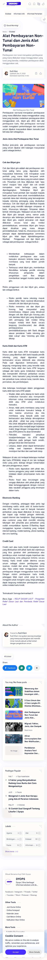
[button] (39, 4)
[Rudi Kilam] (14, 71)
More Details (34, 952)
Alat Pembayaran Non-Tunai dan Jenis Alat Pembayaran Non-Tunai (33, 715)
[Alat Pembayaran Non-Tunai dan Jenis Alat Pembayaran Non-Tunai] (14, 715)
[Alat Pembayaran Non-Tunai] (23, 96)
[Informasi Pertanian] (34, 14)
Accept (16, 952)
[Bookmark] (34, 4)
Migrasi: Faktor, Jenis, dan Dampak (33, 724)
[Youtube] (10, 895)
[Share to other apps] (37, 668)
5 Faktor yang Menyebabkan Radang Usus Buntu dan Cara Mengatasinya (22, 783)
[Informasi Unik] (19, 14)
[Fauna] (19, 792)
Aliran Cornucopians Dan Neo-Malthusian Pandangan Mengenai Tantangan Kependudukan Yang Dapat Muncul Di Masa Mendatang (33, 739)
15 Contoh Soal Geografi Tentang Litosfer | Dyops (24, 810)
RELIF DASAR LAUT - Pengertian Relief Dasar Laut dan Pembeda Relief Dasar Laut (24, 601)
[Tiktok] (17, 895)
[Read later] (36, 73)
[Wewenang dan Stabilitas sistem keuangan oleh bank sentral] (14, 691)
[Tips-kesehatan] (23, 776)
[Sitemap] (33, 895)
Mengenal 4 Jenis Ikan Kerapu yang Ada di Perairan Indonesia (23, 797)
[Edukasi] (8, 14)
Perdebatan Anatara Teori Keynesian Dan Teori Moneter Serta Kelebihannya (31, 751)
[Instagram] (18, 892)
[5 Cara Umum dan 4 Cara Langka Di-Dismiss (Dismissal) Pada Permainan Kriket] (14, 703)
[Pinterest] (25, 895)
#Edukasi (7, 656)
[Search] (30, 4)
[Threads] (27, 892)
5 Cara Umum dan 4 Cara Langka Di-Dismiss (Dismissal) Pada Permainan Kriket (33, 703)
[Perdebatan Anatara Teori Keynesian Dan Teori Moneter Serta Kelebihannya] (14, 750)
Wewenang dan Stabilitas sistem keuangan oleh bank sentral (32, 691)
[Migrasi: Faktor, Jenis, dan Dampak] (14, 727)
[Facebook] (9, 892)
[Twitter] (34, 892)
